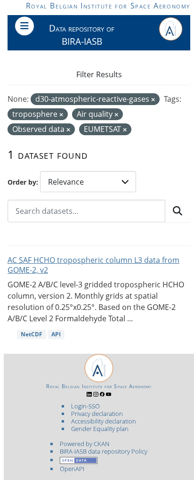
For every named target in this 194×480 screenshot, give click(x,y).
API (56, 334)
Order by (22, 182)
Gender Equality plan (100, 428)
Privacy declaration (97, 413)
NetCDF (31, 334)
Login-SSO (85, 406)
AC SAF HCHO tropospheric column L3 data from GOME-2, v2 (93, 265)
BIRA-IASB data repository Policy (103, 451)
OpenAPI (72, 468)
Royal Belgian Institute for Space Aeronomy (108, 5)
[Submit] (177, 211)
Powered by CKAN (84, 443)
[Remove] (153, 99)
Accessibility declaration (103, 421)
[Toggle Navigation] (24, 26)
